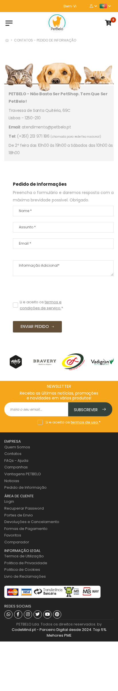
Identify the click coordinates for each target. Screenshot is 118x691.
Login (9, 501)
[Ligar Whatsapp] (8, 614)
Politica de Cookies (22, 569)
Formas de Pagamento (26, 528)
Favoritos (12, 535)
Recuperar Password (24, 508)
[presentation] (14, 361)
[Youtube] (47, 614)
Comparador (16, 542)
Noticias (11, 481)
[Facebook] (18, 614)
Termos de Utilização (24, 556)
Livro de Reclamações (25, 576)
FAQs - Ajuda (16, 460)
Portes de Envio (18, 515)
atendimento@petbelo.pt (46, 127)
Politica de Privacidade (25, 563)
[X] (38, 614)
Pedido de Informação (25, 487)
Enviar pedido (35, 326)
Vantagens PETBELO (22, 474)
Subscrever (86, 410)
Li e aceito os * (41, 305)
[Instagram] (28, 614)
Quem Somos (17, 447)
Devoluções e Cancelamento (31, 521)
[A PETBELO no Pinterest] (57, 614)
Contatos (12, 453)
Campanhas (16, 467)
